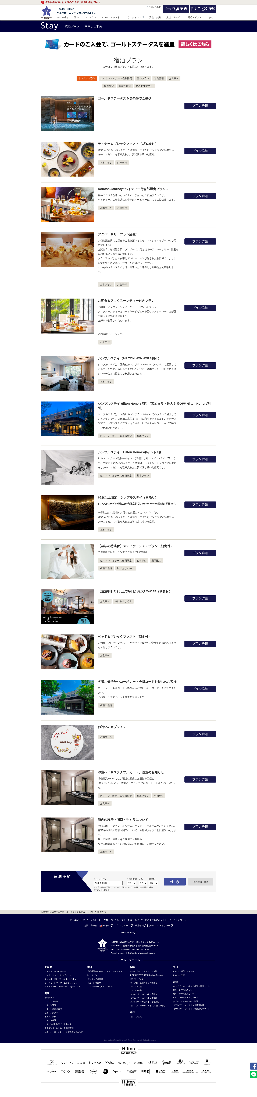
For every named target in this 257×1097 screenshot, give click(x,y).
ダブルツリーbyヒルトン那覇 (185, 1001)
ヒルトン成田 (50, 1017)
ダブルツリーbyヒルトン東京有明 (59, 1028)
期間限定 (109, 86)
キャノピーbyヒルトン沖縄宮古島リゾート (191, 986)
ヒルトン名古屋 (94, 983)
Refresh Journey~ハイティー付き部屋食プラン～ (133, 189)
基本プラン (143, 78)
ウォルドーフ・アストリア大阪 (143, 971)
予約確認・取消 (200, 882)
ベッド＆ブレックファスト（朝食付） (124, 636)
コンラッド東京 (51, 1001)
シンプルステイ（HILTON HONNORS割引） (129, 358)
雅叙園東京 (49, 997)
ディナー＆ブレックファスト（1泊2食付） (128, 143)
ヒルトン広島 (136, 1017)
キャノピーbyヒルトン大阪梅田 (143, 983)
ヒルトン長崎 (179, 975)
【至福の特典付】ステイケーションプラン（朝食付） (135, 546)
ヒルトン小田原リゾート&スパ (58, 1024)
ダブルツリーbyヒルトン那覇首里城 (188, 1005)
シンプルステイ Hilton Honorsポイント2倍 (129, 452)
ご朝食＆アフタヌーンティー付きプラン (126, 300)
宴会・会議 (155, 17)
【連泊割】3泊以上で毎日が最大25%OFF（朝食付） (135, 591)
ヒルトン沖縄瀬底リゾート (184, 994)
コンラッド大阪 (137, 979)
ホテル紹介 (62, 17)
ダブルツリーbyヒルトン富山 (100, 986)
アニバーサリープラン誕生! (119, 234)
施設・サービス (174, 17)
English (106, 925)
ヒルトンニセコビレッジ (55, 971)
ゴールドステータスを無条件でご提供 (124, 98)
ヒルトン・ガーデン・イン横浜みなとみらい (64, 1032)
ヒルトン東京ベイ (52, 1013)
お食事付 (174, 78)
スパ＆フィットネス (111, 17)
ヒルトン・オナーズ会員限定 (116, 78)
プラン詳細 (200, 105)
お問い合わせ (154, 7)
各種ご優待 (125, 86)
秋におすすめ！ (144, 86)
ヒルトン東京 (50, 1005)
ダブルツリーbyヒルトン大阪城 (143, 994)
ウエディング (134, 17)
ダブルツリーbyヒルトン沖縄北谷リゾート (191, 1009)
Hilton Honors (127, 932)
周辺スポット (194, 17)
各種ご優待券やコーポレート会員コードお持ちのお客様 (137, 681)
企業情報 (139, 925)
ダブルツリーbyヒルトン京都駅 (143, 998)
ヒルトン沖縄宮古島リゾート (185, 997)
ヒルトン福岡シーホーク (183, 971)
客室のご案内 (93, 26)
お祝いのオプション (112, 727)
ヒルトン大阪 (136, 986)
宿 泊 (76, 17)
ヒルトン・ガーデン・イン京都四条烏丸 (147, 1006)
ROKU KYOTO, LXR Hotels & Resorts (146, 975)
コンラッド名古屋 (95, 979)
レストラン (90, 17)
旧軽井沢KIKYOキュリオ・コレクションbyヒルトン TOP (67, 912)
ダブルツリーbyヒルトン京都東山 (144, 1002)
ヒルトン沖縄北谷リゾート (184, 990)
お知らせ (182, 920)
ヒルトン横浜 (50, 1020)
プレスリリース (122, 925)
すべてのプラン (86, 78)
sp (128, 1094)
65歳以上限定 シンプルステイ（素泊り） (128, 497)
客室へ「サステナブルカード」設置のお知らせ (131, 772)
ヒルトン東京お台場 (53, 1009)
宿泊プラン (72, 26)
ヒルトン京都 (136, 990)
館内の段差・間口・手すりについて (123, 819)
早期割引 (159, 78)
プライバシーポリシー (159, 925)
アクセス (211, 17)
